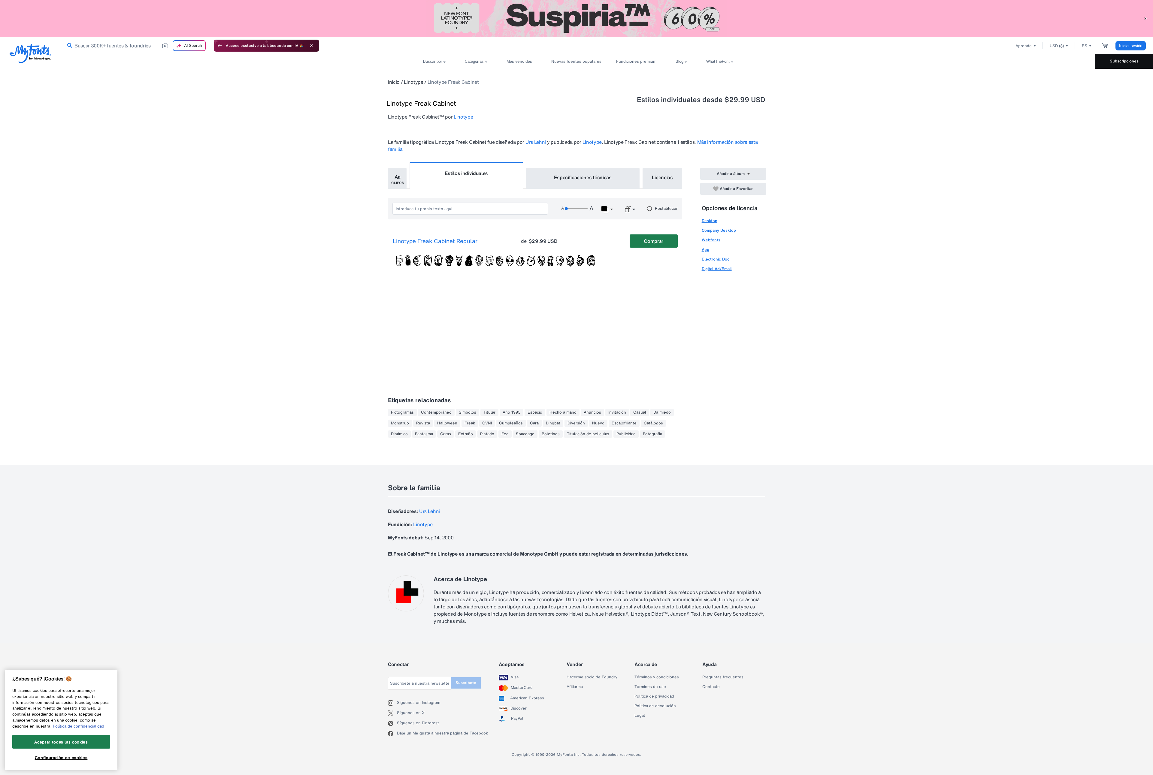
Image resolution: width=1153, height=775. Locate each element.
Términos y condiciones (656, 677)
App (705, 249)
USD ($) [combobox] (1057, 46)
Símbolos (467, 412)
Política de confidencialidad (78, 726)
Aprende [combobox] (1023, 46)
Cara (534, 423)
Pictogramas (402, 412)
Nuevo (598, 423)
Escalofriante (624, 423)
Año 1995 (511, 412)
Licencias (662, 177)
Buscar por (432, 61)
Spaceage (525, 434)
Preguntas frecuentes (722, 677)
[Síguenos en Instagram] (392, 703)
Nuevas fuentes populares (574, 61)
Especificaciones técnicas (583, 177)
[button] (1145, 18)
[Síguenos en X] (392, 713)
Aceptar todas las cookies (61, 742)
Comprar (653, 241)
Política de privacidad (654, 696)
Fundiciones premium (636, 61)
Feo (505, 434)
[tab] (397, 178)
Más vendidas (519, 61)
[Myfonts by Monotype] (30, 53)
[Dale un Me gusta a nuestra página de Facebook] (392, 733)
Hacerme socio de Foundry (592, 677)
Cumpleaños (511, 423)
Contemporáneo (436, 412)
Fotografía (652, 434)
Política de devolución (655, 706)
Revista (423, 423)
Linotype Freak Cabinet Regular (435, 241)
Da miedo (662, 412)
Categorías (474, 61)
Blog (679, 61)
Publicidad (626, 434)
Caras (445, 434)
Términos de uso (650, 686)
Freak (470, 423)
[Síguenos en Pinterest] (392, 723)
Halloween (447, 423)
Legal (639, 715)
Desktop (709, 221)
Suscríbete (465, 683)
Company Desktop (719, 230)
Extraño (465, 434)
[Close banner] (311, 46)
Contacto (711, 686)
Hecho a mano (562, 412)
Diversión (576, 423)
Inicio (394, 82)
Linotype (413, 82)
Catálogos (653, 423)
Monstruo (400, 423)
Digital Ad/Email (717, 269)
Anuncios (592, 412)
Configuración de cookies (61, 758)
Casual (639, 412)
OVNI (487, 423)
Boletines (551, 434)
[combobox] (134, 45)
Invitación (617, 412)
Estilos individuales (466, 173)
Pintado (487, 434)
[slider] (576, 208)
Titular (489, 412)
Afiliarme (575, 686)
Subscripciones (1124, 61)
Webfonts (711, 240)
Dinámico (399, 434)
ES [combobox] (1084, 46)
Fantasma (424, 434)
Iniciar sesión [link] (1130, 46)
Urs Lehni (535, 142)
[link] (68, 46)
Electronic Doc (715, 259)
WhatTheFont (718, 61)
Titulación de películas (588, 434)
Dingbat (553, 423)
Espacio (535, 412)
